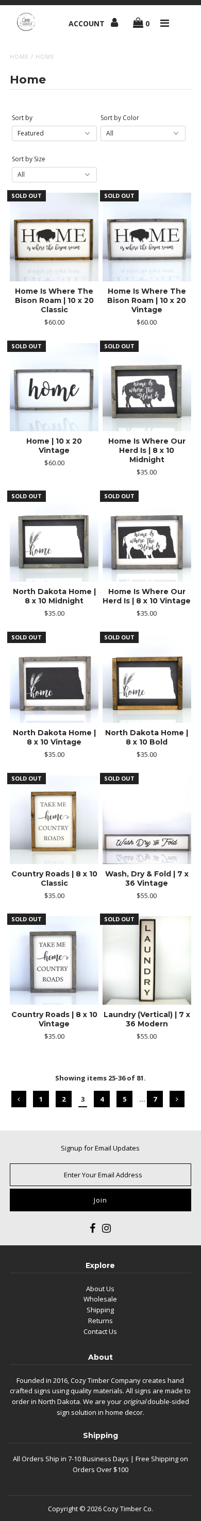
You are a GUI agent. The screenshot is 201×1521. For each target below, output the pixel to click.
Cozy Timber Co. (128, 1508)
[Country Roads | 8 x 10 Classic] (54, 819)
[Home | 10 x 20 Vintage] (54, 387)
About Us (100, 1288)
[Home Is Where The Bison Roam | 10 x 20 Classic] (54, 237)
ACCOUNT (88, 23)
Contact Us (100, 1331)
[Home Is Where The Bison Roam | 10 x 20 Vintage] (147, 237)
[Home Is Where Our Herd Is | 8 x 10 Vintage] (147, 537)
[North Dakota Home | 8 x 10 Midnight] (54, 537)
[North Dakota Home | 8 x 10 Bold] (147, 678)
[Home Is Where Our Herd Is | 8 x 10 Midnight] (147, 387)
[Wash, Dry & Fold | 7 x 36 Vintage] (147, 819)
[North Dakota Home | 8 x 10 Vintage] (54, 678)
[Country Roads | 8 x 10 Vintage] (54, 960)
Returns (100, 1320)
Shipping (100, 1309)
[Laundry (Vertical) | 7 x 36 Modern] (147, 960)
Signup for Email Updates (100, 1148)
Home (19, 56)
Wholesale (100, 1299)
